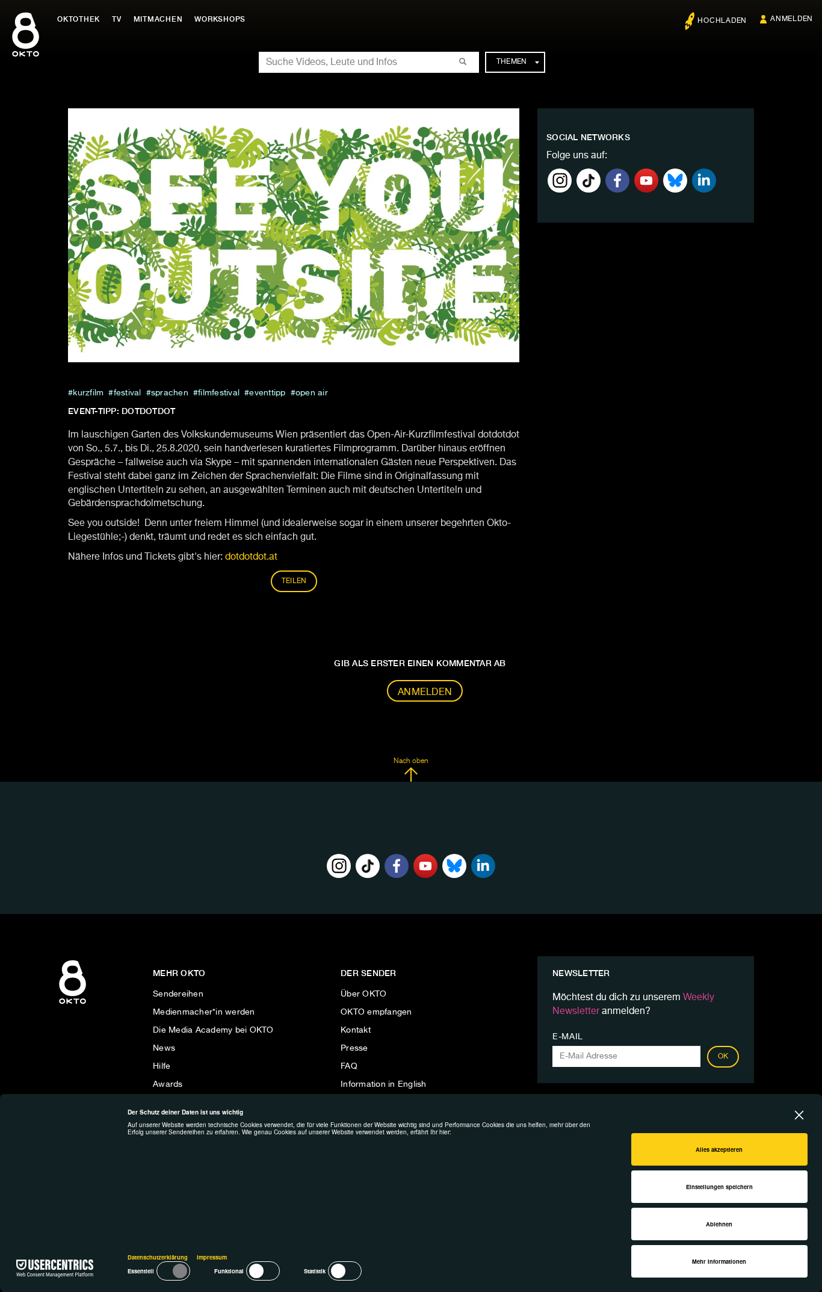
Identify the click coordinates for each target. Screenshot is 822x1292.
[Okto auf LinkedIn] (704, 180)
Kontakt (356, 1030)
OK (723, 1056)
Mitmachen (158, 19)
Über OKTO (363, 994)
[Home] (72, 1004)
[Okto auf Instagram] (560, 180)
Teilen (294, 581)
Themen (511, 62)
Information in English (384, 1084)
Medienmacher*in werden (204, 1012)
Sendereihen (178, 994)
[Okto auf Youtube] (646, 180)
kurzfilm (88, 393)
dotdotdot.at (251, 557)
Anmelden (425, 692)
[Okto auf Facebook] (617, 180)
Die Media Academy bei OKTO (213, 1030)
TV (117, 19)
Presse (354, 1048)
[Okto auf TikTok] (588, 180)
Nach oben (411, 761)
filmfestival (218, 393)
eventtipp (267, 393)
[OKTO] (25, 45)
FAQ (349, 1066)
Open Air (311, 393)
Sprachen (169, 393)
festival (127, 393)
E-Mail (567, 1037)
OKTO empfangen (376, 1012)
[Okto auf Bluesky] (675, 180)
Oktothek (78, 19)
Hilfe (161, 1066)
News (164, 1048)
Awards (168, 1084)
